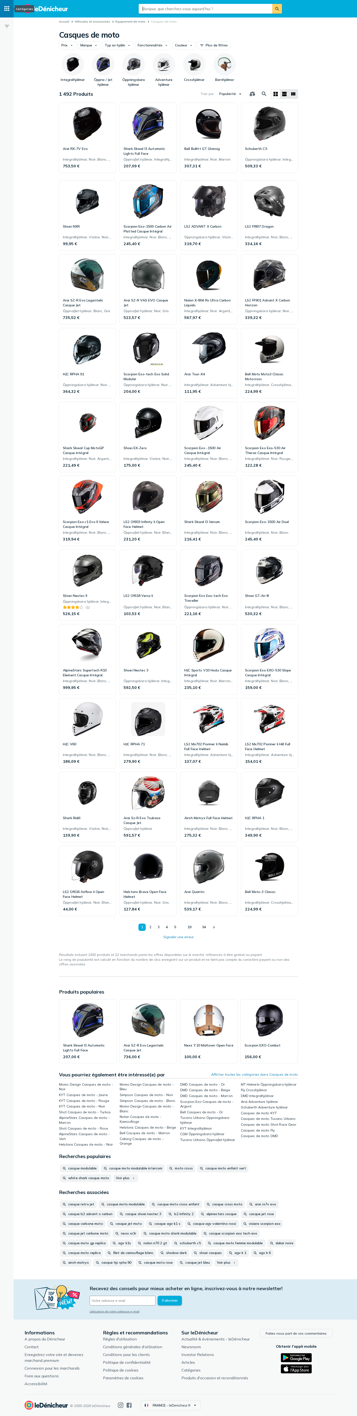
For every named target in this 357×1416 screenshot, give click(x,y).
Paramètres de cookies (123, 1377)
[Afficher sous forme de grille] (275, 94)
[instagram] (120, 1405)
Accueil (64, 21)
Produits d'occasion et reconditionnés (214, 1377)
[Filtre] (7, 26)
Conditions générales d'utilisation (132, 1346)
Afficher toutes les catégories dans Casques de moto (254, 1074)
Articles (188, 1362)
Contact (32, 1346)
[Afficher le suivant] (214, 927)
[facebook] (129, 1405)
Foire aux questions (42, 1375)
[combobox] (205, 9)
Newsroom (191, 1346)
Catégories (191, 1370)
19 (189, 927)
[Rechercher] (277, 9)
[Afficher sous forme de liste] (284, 94)
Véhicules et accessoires (92, 21)
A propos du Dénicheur (45, 1339)
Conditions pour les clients (126, 1354)
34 (204, 927)
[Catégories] (7, 8)
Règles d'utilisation (120, 1339)
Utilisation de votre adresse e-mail (114, 1311)
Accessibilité (36, 1383)
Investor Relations (197, 1354)
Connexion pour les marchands (52, 1368)
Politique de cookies (120, 1370)
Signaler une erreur (178, 937)
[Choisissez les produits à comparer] (252, 94)
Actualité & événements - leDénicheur (215, 1339)
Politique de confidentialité (127, 1362)
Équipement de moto (130, 21)
